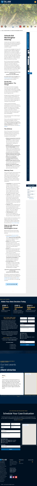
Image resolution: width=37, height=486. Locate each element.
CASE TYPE (29, 55)
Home (2, 30)
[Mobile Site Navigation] (35, 2)
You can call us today (15, 222)
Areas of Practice (30, 191)
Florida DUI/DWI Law (7, 30)
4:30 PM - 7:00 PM (24, 338)
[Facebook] (11, 477)
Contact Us (5, 308)
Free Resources (30, 197)
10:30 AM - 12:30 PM (24, 335)
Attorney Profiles (30, 194)
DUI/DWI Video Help (7, 277)
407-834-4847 (20, 419)
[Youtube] (16, 477)
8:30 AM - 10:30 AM (24, 334)
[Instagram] (13, 477)
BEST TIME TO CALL (29, 67)
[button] (19, 462)
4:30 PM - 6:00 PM (5, 442)
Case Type (21, 323)
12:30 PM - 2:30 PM (5, 441)
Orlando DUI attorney (8, 78)
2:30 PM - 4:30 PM (12, 441)
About (28, 192)
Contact (28, 195)
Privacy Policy (21, 463)
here (15, 236)
